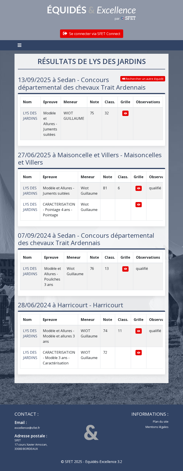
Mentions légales (157, 427)
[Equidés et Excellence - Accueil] (91, 12)
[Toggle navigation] (20, 45)
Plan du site (160, 421)
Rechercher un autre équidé (144, 79)
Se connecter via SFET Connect (94, 33)
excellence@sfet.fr (27, 428)
